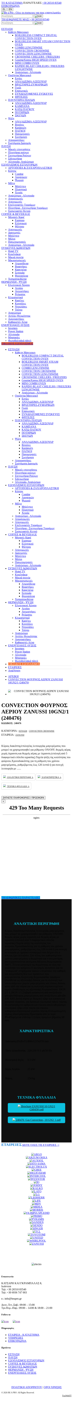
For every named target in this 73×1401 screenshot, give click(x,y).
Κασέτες (19, 300)
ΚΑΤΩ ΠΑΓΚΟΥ (24, 109)
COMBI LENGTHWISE (28, 47)
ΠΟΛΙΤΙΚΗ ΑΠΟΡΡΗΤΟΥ (26, 1387)
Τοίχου (18, 309)
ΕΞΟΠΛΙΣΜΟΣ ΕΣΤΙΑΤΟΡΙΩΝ (19, 164)
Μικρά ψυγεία (15, 257)
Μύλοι (11, 238)
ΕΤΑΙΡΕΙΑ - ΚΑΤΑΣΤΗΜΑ (23, 1334)
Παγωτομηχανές (17, 241)
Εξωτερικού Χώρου (19, 285)
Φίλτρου (19, 226)
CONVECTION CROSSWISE (32, 50)
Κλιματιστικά (15, 297)
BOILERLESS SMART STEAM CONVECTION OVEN (40, 363)
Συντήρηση (21, 137)
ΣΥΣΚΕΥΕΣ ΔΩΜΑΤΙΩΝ (15, 248)
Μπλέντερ (20, 186)
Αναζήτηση (14, 670)
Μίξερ (11, 183)
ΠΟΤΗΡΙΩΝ (22, 112)
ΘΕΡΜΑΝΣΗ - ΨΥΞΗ (14, 281)
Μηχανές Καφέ (16, 217)
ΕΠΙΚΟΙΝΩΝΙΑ (10, 5)
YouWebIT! (67, 1395)
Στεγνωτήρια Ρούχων (19, 155)
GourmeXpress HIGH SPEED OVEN (36, 59)
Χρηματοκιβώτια (17, 278)
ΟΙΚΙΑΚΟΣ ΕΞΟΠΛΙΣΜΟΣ (17, 343)
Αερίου (19, 288)
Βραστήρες (21, 266)
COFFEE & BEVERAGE (15, 214)
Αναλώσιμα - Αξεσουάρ (28, 72)
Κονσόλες (20, 303)
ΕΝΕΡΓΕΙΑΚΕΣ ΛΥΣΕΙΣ (15, 325)
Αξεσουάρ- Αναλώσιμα (21, 161)
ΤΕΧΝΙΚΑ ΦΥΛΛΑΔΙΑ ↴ (18, 786)
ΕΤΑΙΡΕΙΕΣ (15, 667)
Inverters (12, 328)
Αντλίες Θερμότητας (19, 315)
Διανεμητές (14, 232)
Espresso (19, 220)
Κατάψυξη (20, 127)
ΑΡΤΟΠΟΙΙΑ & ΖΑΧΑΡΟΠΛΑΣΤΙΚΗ (30, 167)
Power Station (15, 331)
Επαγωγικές (21, 90)
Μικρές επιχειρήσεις (19, 149)
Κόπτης (12, 170)
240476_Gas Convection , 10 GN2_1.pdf (38, 1119)
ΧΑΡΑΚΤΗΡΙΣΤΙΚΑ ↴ (51, 777)
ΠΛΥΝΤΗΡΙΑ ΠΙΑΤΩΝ (21, 100)
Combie (19, 174)
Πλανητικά (21, 189)
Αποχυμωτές (15, 201)
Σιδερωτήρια (15, 158)
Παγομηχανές (22, 133)
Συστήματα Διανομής (19, 143)
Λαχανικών (21, 177)
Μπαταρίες (14, 337)
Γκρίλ (18, 87)
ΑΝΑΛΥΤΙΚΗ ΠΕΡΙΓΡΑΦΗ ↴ (20, 777)
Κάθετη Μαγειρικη (18, 32)
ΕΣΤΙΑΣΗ (7, 29)
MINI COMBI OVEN (27, 63)
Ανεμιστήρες (22, 291)
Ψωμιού (19, 180)
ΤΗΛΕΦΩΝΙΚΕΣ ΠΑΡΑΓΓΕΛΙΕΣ (20, 897)
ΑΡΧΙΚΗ (13, 676)
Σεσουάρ (20, 272)
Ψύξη (11, 118)
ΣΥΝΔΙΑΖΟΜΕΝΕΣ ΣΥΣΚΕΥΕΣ (34, 93)
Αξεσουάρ (14, 334)
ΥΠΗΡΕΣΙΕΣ (15, 1337)
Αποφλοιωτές (15, 198)
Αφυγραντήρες (16, 318)
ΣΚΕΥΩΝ (20, 115)
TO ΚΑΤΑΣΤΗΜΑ (12, 2)
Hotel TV (13, 251)
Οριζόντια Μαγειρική (19, 75)
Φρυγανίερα (21, 275)
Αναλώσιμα (14, 312)
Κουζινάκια (14, 254)
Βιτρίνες (19, 124)
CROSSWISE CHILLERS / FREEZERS (37, 56)
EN (10, 9)
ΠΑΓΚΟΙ (20, 130)
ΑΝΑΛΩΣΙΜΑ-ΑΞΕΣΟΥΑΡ (31, 81)
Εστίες (18, 78)
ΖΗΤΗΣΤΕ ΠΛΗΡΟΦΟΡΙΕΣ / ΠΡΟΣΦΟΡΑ (23, 798)
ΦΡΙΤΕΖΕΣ (21, 96)
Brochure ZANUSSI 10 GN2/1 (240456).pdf (38, 1108)
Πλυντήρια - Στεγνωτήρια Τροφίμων (28, 207)
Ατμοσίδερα (21, 263)
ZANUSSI (19, 735)
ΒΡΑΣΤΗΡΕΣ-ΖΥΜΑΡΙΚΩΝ (31, 84)
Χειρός (19, 192)
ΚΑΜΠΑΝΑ (22, 106)
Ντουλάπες (21, 306)
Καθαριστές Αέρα (17, 322)
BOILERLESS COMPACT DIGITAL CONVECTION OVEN (36, 37)
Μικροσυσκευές (17, 260)
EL (4, 9)
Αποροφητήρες (16, 140)
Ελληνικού (21, 223)
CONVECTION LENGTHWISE (33, 53)
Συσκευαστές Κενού (19, 211)
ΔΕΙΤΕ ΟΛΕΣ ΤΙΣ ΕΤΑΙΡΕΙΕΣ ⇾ (40, 1144)
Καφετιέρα (20, 269)
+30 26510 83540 (51, 2)
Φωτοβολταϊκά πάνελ (19, 340)
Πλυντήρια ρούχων (18, 152)
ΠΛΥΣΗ (6, 146)
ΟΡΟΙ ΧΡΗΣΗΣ (53, 1387)
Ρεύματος (20, 294)
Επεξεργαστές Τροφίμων (21, 204)
